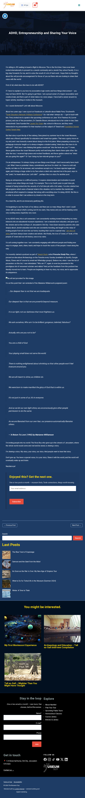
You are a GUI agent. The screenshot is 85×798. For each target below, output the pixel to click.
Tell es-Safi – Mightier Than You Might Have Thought (20, 684)
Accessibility (18, 782)
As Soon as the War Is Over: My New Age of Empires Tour (34, 571)
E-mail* (38, 723)
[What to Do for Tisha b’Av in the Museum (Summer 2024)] (6, 584)
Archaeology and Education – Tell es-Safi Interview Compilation (61, 646)
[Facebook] (45, 759)
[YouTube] (57, 759)
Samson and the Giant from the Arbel (26, 561)
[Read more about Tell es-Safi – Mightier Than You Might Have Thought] (22, 666)
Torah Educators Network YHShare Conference (24, 114)
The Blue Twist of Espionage (23, 552)
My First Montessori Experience (20, 645)
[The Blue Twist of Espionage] (6, 555)
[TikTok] (53, 759)
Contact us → (9, 770)
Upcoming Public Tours (54, 710)
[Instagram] (49, 759)
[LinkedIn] (66, 759)
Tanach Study (43, 254)
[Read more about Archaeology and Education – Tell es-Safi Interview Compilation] (62, 628)
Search (5, 534)
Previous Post (10, 525)
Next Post (76, 525)
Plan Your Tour (50, 707)
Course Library (50, 716)
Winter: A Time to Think (21, 590)
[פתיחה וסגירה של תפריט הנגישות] (5, 16)
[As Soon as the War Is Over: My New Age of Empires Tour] (6, 574)
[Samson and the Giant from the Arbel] (6, 564)
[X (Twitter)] (62, 759)
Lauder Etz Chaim (36, 123)
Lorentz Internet (19, 789)
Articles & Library (51, 719)
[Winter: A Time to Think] (6, 593)
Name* (38, 713)
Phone (38, 733)
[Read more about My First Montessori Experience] (22, 628)
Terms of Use (8, 782)
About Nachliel (50, 704)
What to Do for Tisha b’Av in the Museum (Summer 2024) (34, 581)
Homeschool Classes (53, 713)
